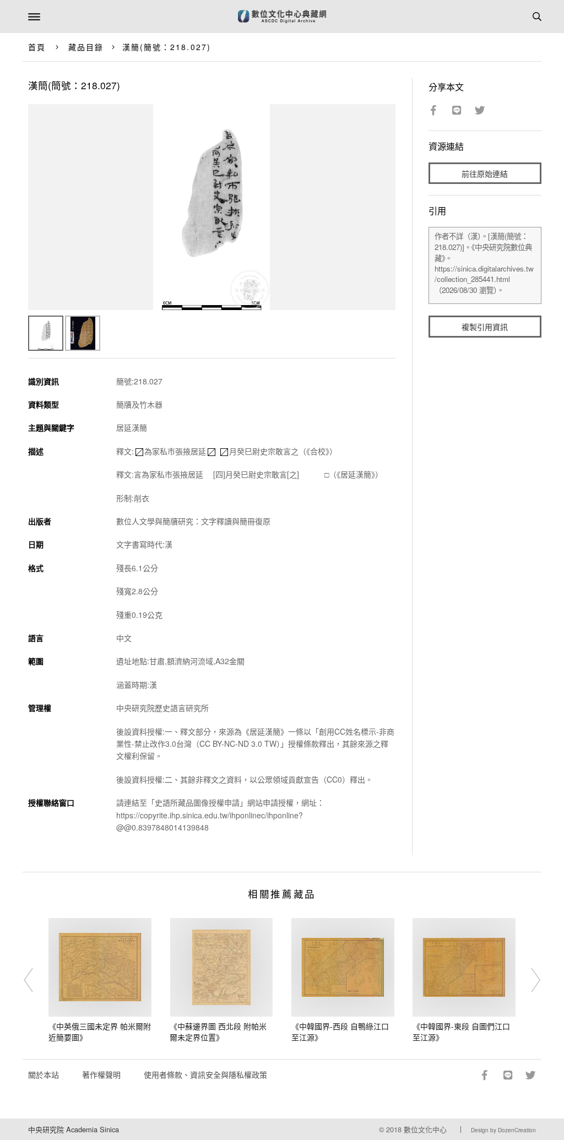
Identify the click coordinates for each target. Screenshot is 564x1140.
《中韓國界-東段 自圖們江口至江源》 (461, 1031)
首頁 (37, 46)
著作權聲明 (101, 1074)
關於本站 (43, 1074)
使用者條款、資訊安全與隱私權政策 (205, 1074)
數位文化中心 (425, 1129)
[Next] (528, 980)
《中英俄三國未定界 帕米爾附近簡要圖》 (99, 1031)
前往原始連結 (485, 173)
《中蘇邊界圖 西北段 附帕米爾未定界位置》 (218, 1031)
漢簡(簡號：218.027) (166, 46)
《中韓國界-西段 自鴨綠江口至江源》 (340, 1031)
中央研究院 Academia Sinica (73, 1129)
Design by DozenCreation (503, 1130)
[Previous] (36, 980)
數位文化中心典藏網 (282, 16)
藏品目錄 (86, 46)
